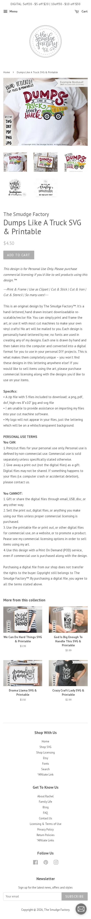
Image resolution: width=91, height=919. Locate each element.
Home (6, 72)
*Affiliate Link (45, 774)
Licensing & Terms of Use (45, 824)
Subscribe (74, 896)
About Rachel (45, 796)
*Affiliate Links (45, 840)
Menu (13, 11)
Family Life (45, 802)
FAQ (45, 813)
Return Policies (46, 835)
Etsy (45, 758)
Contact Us (45, 818)
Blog (46, 807)
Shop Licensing (45, 752)
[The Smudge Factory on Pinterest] (45, 863)
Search (45, 769)
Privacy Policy (45, 829)
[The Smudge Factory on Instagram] (55, 863)
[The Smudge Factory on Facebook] (35, 863)
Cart (84, 11)
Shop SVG (45, 747)
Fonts (45, 764)
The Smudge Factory (56, 910)
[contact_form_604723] (81, 909)
